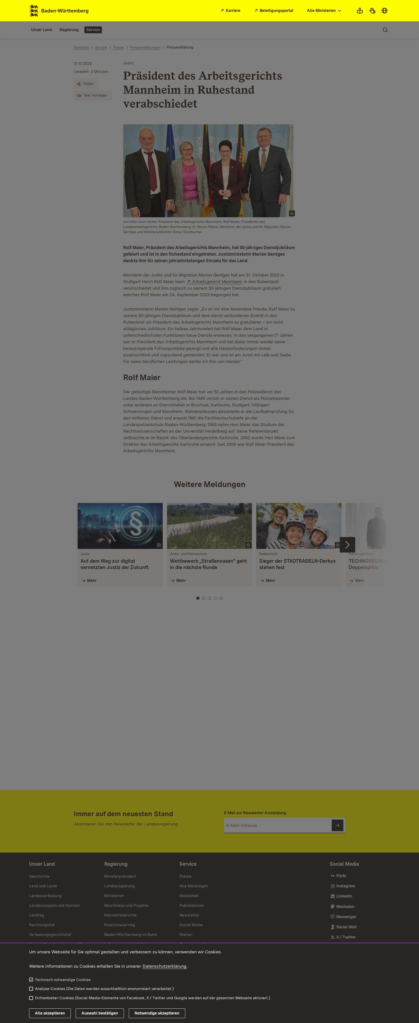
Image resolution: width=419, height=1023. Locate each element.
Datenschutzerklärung (164, 966)
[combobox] (324, 11)
